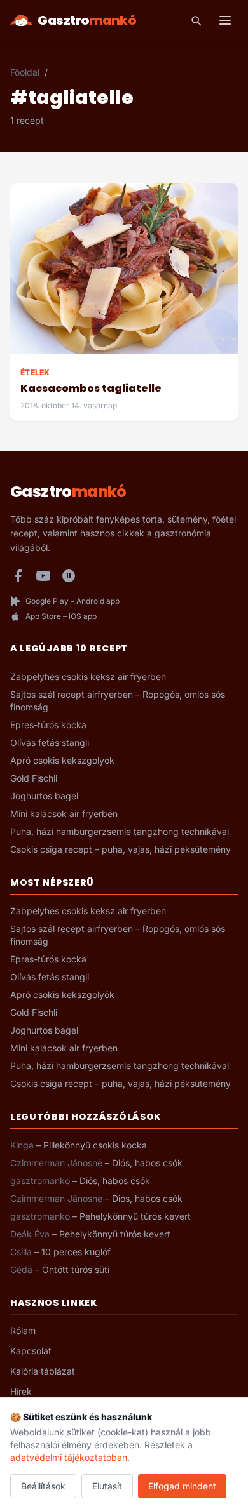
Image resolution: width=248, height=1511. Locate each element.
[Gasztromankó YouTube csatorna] (43, 575)
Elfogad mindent (182, 1486)
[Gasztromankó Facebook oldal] (17, 575)
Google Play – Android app (72, 601)
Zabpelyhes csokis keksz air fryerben (88, 676)
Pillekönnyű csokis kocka (95, 1145)
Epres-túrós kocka (48, 724)
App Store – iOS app (61, 616)
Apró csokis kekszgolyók (62, 760)
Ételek (35, 372)
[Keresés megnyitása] (195, 20)
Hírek (21, 1391)
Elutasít (107, 1486)
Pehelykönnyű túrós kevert (135, 1216)
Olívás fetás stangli (49, 742)
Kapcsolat (31, 1350)
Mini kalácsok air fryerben (64, 813)
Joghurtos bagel (44, 795)
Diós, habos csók (147, 1162)
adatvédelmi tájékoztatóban (68, 1457)
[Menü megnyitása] (225, 20)
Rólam (23, 1330)
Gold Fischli (33, 778)
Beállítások (43, 1486)
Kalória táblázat (42, 1371)
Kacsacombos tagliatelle (91, 388)
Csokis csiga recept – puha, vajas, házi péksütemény (120, 849)
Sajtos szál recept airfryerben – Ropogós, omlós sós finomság (117, 700)
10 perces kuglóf (76, 1251)
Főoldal (24, 72)
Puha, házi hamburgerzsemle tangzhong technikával (119, 831)
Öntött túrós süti (75, 1269)
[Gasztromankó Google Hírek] (68, 575)
